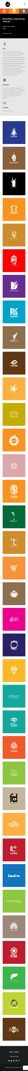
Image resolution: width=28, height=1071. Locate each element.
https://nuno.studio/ (7, 33)
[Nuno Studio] (7, 4)
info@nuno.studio (14, 1056)
